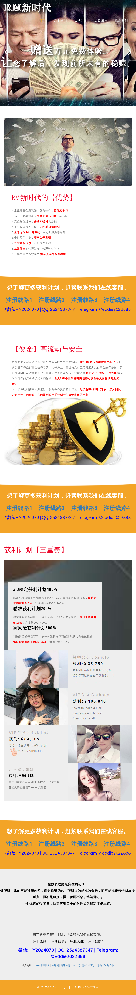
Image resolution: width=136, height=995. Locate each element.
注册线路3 (84, 299)
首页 (43, 20)
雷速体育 (65, 965)
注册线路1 (19, 299)
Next (130, 52)
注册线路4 (117, 299)
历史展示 (101, 20)
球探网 (111, 965)
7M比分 (76, 965)
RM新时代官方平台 (87, 987)
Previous (6, 52)
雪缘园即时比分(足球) (94, 965)
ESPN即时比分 (42, 965)
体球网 (55, 965)
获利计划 (80, 20)
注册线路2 (52, 299)
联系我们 (121, 20)
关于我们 (60, 20)
